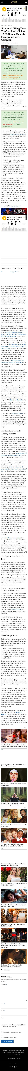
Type (5, 25)
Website (3, 1018)
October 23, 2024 (14, 43)
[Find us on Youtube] (12, 1067)
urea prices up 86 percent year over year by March (14, 454)
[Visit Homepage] (14, 2)
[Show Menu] (2, 2)
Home (2, 25)
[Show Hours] (14, 211)
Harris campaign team (17, 134)
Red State (5, 43)
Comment (4, 984)
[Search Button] (26, 2)
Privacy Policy (17, 1054)
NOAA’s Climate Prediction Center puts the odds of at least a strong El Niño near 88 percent (13, 334)
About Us (5, 1050)
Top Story (7, 969)
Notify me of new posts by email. (8, 1037)
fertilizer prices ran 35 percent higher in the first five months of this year (14, 469)
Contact (22, 1050)
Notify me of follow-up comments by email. (11, 1032)
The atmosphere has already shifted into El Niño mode (12, 361)
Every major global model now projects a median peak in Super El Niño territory (13, 346)
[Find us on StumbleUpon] (16, 1067)
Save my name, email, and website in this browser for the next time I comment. (14, 1025)
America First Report (15, 1063)
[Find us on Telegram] (14, 1067)
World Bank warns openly (12, 538)
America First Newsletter (14, 1050)
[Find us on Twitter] (10, 1067)
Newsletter (10, 1054)
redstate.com (16, 206)
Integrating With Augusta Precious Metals (15, 1052)
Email (3, 1011)
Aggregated (10, 25)
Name (3, 1004)
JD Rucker (18, 1058)
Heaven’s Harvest (16, 400)
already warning (17, 609)
